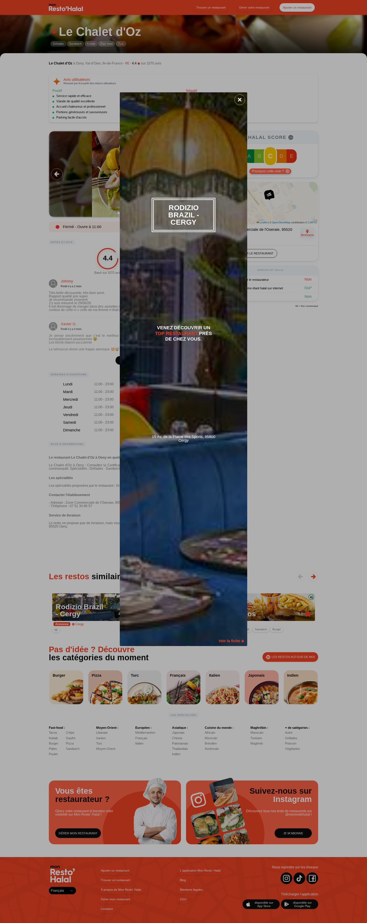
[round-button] (239, 99)
